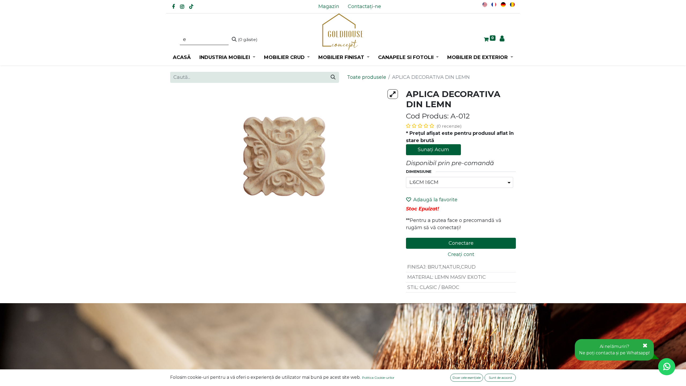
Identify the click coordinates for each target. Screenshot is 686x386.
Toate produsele (366, 77)
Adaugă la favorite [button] (435, 200)
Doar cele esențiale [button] (467, 378)
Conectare (461, 243)
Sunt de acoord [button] (500, 378)
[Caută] (333, 77)
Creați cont (461, 254)
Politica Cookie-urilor (378, 378)
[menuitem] (329, 6)
